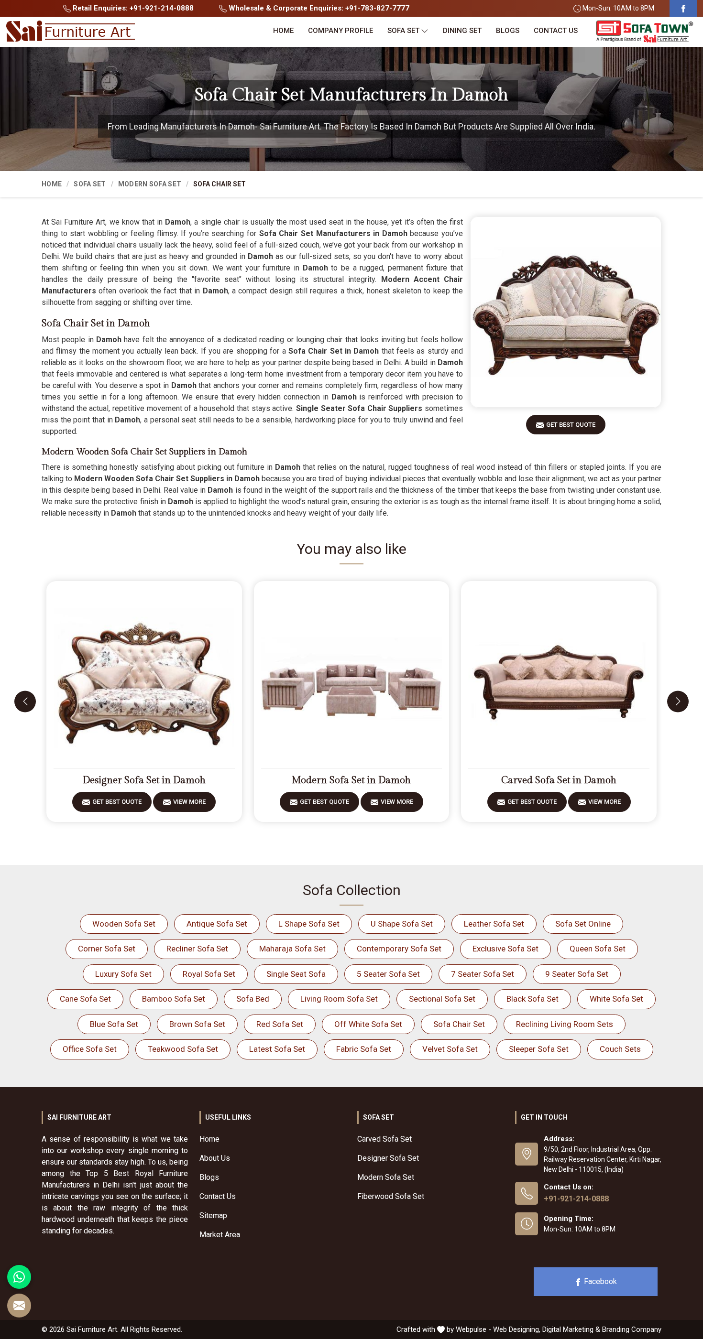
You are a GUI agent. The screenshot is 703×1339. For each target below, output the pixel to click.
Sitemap (213, 1215)
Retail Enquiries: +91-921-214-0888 (132, 8)
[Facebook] (683, 8)
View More (189, 801)
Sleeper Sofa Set (539, 1049)
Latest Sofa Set (277, 1049)
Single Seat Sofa (296, 974)
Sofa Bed (252, 999)
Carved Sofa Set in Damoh (558, 780)
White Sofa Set (616, 999)
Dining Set (462, 30)
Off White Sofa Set (368, 1024)
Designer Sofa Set (388, 1158)
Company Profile (340, 30)
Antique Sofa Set (217, 924)
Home (283, 30)
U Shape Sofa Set (402, 924)
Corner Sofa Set (106, 948)
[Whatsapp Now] (19, 1277)
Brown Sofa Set (197, 1024)
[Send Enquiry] (19, 1305)
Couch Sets (620, 1049)
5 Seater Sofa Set (388, 974)
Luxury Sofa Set (123, 974)
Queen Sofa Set (598, 948)
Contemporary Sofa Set (399, 948)
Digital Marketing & (571, 1329)
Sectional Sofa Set (442, 999)
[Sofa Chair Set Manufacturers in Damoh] (565, 312)
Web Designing (516, 1329)
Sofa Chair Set (459, 1024)
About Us (214, 1158)
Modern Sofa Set (150, 184)
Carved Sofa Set (384, 1139)
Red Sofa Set (279, 1024)
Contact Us (556, 30)
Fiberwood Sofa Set (390, 1196)
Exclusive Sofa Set (505, 948)
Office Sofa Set (90, 1049)
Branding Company (631, 1329)
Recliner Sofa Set (197, 948)
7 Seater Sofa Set (482, 974)
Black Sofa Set (532, 999)
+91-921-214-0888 (576, 1198)
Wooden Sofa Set (123, 924)
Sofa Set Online (583, 924)
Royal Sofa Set (209, 974)
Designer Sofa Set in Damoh (144, 780)
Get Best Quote (570, 424)
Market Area (219, 1234)
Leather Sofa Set (494, 924)
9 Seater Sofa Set (576, 974)
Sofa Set (403, 30)
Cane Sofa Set (85, 999)
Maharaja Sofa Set (292, 948)
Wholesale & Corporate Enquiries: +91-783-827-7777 (318, 8)
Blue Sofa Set (114, 1024)
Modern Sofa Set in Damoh (351, 780)
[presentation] (25, 701)
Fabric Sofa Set (363, 1049)
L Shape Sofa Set (309, 924)
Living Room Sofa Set (339, 999)
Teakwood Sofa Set (183, 1049)
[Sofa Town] (644, 31)
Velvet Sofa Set (450, 1049)
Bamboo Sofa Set (173, 999)
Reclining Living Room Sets (564, 1024)
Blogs (507, 30)
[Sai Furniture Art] (70, 31)
